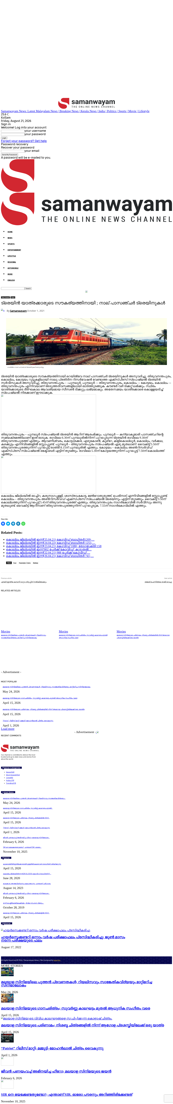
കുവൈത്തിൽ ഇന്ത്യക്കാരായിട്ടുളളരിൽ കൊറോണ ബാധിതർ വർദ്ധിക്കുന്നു (32, 864)
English (11, 280)
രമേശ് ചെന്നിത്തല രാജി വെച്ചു (158, 582)
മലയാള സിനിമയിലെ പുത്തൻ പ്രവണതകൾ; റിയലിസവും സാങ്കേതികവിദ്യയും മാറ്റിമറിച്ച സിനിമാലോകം (46, 687)
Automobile (13, 268)
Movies (5, 631)
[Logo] (86, 191)
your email (31, 151)
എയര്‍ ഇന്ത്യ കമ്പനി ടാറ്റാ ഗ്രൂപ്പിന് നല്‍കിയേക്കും (23, 582)
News (10, 238)
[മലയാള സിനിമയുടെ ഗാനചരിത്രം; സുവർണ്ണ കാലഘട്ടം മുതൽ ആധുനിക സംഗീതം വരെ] (86, 614)
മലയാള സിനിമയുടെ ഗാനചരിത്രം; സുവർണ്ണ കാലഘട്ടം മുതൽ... (28, 808)
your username (35, 130)
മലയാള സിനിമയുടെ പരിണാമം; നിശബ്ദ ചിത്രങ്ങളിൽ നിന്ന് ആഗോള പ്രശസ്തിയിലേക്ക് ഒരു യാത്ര (43, 709)
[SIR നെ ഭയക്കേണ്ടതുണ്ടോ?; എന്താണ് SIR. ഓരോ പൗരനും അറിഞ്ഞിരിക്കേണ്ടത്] (7, 1087)
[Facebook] (3, 764)
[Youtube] (13, 764)
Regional (12, 262)
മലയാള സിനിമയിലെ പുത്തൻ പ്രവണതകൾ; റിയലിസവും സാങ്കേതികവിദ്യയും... (34, 798)
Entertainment (14, 250)
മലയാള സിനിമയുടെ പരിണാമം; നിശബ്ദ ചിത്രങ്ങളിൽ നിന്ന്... (26, 818)
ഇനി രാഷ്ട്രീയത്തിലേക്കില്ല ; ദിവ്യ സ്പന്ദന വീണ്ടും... (23, 903)
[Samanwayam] (4, 311)
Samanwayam (18, 310)
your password (35, 134)
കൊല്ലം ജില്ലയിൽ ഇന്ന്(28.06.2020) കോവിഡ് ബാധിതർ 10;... (27, 874)
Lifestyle (12, 256)
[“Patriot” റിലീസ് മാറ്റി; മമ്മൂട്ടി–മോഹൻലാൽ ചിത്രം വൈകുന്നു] (7, 1041)
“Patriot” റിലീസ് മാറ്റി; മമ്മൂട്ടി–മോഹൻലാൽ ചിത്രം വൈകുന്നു (28, 721)
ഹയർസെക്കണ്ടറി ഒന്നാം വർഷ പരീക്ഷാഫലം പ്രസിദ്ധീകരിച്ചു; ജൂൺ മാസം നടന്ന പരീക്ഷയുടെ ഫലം (63, 938)
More (10, 274)
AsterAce (57, 960)
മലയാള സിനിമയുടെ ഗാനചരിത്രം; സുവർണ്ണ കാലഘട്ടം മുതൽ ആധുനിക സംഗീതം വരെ (40, 698)
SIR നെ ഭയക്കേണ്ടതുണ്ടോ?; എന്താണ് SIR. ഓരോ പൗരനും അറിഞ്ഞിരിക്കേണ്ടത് (66, 1094)
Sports (11, 244)
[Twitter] (10, 764)
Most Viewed (5, 297)
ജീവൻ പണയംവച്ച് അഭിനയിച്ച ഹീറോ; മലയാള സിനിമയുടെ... (26, 838)
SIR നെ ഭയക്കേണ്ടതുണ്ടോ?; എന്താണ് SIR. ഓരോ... (22, 847)
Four (14, 563)
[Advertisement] (40, 657)
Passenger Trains (25, 563)
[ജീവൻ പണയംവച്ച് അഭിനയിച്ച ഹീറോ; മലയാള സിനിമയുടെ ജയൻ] (7, 1064)
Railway (35, 563)
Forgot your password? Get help (24, 141)
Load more (7, 728)
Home (10, 232)
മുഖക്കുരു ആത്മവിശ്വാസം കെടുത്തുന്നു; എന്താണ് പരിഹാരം (27, 884)
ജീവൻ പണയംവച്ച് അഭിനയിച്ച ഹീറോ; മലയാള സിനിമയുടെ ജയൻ (56, 1071)
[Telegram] (6, 764)
